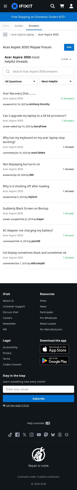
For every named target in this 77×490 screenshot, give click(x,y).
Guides (19, 25)
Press (43, 300)
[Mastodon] (46, 435)
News (43, 306)
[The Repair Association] (67, 435)
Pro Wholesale (48, 318)
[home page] (22, 6)
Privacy (7, 353)
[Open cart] (62, 6)
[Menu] (5, 6)
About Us (8, 300)
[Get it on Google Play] (54, 360)
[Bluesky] (53, 435)
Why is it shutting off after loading (26, 186)
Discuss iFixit (10, 312)
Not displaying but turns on (21, 164)
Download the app (53, 340)
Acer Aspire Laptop (22, 34)
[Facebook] (17, 435)
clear (64, 59)
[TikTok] (10, 435)
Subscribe (39, 398)
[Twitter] (24, 435)
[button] (52, 6)
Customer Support (14, 306)
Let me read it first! (17, 405)
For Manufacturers (51, 329)
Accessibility (10, 347)
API (5, 329)
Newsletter (9, 323)
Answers (34, 25)
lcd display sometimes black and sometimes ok (34, 253)
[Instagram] (32, 435)
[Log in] (71, 6)
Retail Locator (48, 323)
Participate (46, 312)
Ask (69, 47)
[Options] (5, 34)
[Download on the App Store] (54, 349)
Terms (6, 358)
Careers (7, 318)
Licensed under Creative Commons (38, 476)
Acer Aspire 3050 (48, 34)
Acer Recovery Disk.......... (19, 93)
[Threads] (60, 435)
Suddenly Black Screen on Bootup (25, 208)
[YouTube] (39, 435)
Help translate (35, 423)
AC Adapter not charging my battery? (28, 230)
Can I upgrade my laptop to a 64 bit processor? (34, 116)
